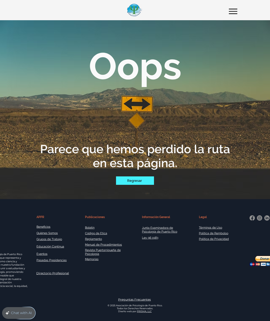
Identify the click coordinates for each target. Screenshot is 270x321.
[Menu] (231, 11)
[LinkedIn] (267, 218)
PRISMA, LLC (144, 311)
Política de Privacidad (214, 239)
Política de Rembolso (213, 233)
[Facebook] (252, 218)
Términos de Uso (210, 227)
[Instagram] (259, 218)
